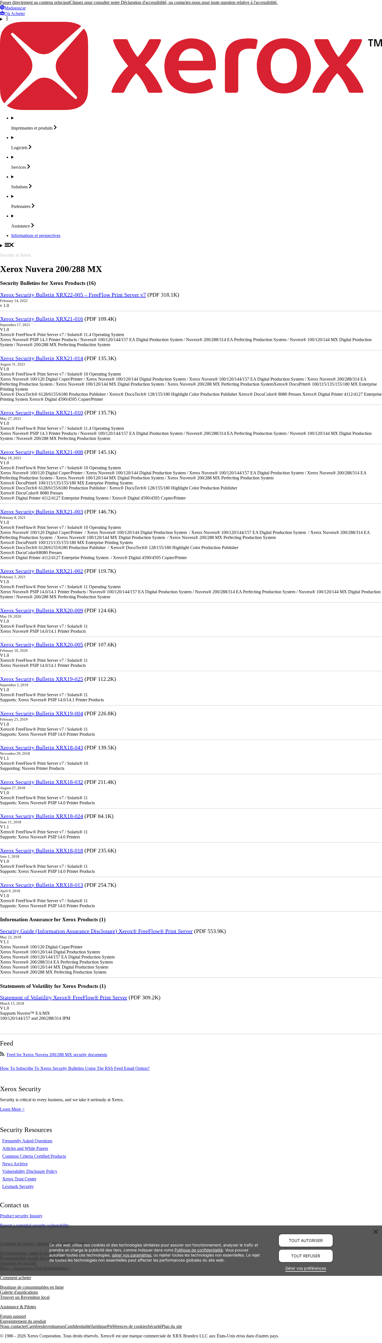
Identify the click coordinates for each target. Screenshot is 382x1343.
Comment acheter (15, 1277)
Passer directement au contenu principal (35, 2)
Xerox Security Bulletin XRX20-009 (41, 610)
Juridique (99, 1326)
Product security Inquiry (21, 1215)
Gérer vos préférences (305, 1268)
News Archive (15, 1163)
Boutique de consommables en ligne (32, 1287)
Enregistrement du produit (23, 1321)
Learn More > (12, 1109)
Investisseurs (54, 1326)
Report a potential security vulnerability (34, 1225)
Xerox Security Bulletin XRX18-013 (41, 885)
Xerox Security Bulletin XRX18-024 (41, 816)
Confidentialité (78, 1326)
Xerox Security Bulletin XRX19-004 (41, 713)
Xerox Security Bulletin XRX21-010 (41, 412)
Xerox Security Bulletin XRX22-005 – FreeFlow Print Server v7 (73, 295)
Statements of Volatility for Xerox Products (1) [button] (53, 986)
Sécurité (154, 1326)
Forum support (13, 1316)
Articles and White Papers (25, 1148)
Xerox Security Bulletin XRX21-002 (41, 571)
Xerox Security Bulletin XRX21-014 (41, 358)
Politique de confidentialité (199, 1250)
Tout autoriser (306, 1240)
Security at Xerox (15, 255)
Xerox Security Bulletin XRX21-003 (41, 511)
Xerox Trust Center (19, 1178)
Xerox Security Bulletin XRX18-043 (41, 747)
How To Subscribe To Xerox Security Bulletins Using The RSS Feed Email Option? (75, 1068)
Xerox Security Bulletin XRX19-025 (41, 679)
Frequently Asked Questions (27, 1140)
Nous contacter (13, 1326)
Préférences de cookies (127, 1326)
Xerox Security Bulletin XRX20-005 (41, 644)
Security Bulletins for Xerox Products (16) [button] (48, 283)
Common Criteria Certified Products (34, 1156)
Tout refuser (305, 1255)
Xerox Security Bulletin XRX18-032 (41, 782)
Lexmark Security (18, 1186)
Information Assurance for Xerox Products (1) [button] (52, 919)
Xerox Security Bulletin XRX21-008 (41, 452)
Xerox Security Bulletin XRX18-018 (41, 850)
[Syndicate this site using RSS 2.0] (2, 1054)
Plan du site (172, 1326)
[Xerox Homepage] (191, 108)
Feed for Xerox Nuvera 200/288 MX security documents (57, 1054)
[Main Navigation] (191, 245)
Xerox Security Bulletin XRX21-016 (41, 319)
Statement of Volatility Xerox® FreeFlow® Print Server (63, 997)
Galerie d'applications (19, 1292)
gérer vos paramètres (131, 1255)
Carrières (35, 1326)
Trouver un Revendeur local (24, 1297)
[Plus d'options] (191, 19)
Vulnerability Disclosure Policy (29, 1171)
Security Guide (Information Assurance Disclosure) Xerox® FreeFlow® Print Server (96, 931)
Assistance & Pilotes (18, 1306)
